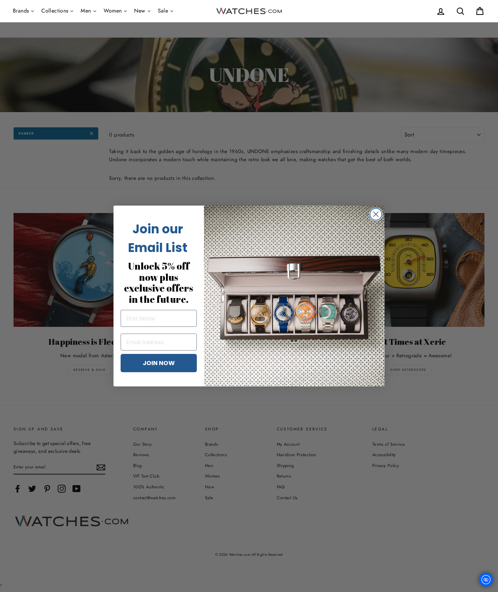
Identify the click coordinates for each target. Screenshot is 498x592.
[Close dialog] (376, 214)
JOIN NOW (159, 363)
